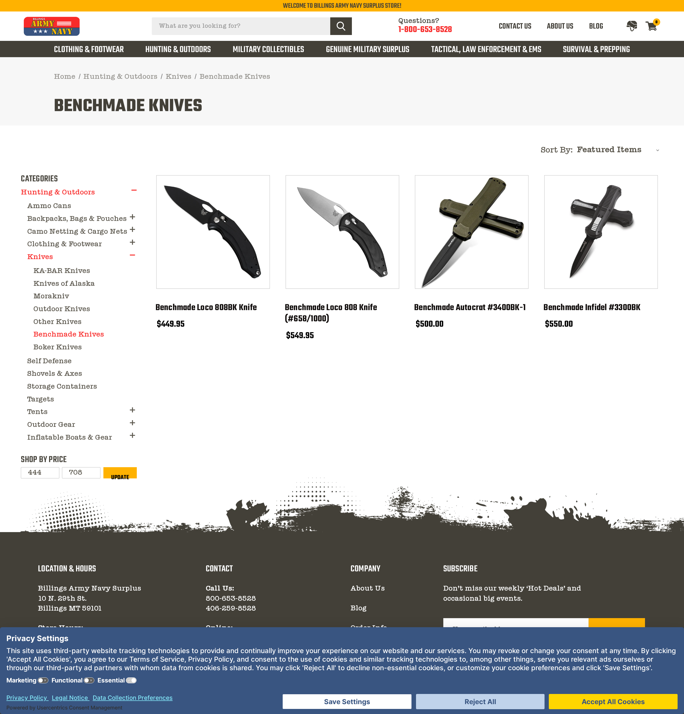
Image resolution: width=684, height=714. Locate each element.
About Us (368, 589)
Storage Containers (62, 387)
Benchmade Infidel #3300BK (591, 308)
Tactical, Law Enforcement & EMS (486, 50)
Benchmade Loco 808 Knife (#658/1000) (331, 313)
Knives (40, 257)
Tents (37, 412)
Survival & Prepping (596, 50)
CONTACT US (515, 26)
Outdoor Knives (61, 309)
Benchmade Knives (68, 334)
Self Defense (49, 361)
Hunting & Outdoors (178, 50)
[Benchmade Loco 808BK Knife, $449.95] (213, 232)
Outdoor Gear (51, 425)
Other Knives (57, 322)
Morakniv (51, 296)
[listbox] (619, 150)
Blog (359, 608)
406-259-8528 (231, 609)
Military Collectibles (268, 50)
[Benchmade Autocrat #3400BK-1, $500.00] (471, 232)
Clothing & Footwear (89, 50)
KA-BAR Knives (61, 271)
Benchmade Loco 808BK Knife (206, 308)
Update (120, 475)
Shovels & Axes (54, 374)
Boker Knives (57, 347)
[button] (134, 190)
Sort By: (557, 150)
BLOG (596, 26)
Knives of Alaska (64, 284)
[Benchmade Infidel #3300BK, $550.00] (601, 232)
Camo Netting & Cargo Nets (77, 232)
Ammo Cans (49, 206)
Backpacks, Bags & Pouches (77, 219)
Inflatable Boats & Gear (69, 438)
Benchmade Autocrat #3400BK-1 (470, 308)
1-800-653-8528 (425, 30)
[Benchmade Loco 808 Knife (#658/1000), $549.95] (342, 232)
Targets (40, 399)
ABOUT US (560, 26)
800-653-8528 (231, 599)
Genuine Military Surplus (367, 50)
